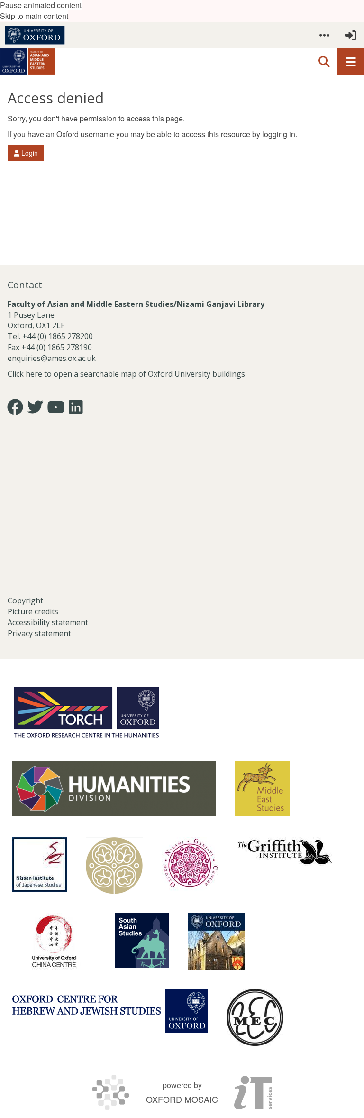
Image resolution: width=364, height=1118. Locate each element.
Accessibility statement (48, 622)
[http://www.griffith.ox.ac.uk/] (284, 851)
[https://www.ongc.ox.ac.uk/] (190, 865)
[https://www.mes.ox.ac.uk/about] (262, 788)
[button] (324, 35)
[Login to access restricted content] (350, 35)
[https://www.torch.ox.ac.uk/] (86, 711)
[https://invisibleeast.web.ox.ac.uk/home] (114, 865)
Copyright (25, 600)
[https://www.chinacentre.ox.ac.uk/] (54, 941)
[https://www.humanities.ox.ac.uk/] (114, 788)
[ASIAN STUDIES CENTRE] (216, 941)
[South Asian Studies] (142, 940)
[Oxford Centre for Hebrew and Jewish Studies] (110, 1011)
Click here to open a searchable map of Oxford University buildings (126, 374)
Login (28, 152)
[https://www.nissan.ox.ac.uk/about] (39, 864)
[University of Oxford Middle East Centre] (255, 1017)
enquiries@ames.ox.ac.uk (53, 358)
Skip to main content (34, 15)
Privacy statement (39, 633)
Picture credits (33, 611)
